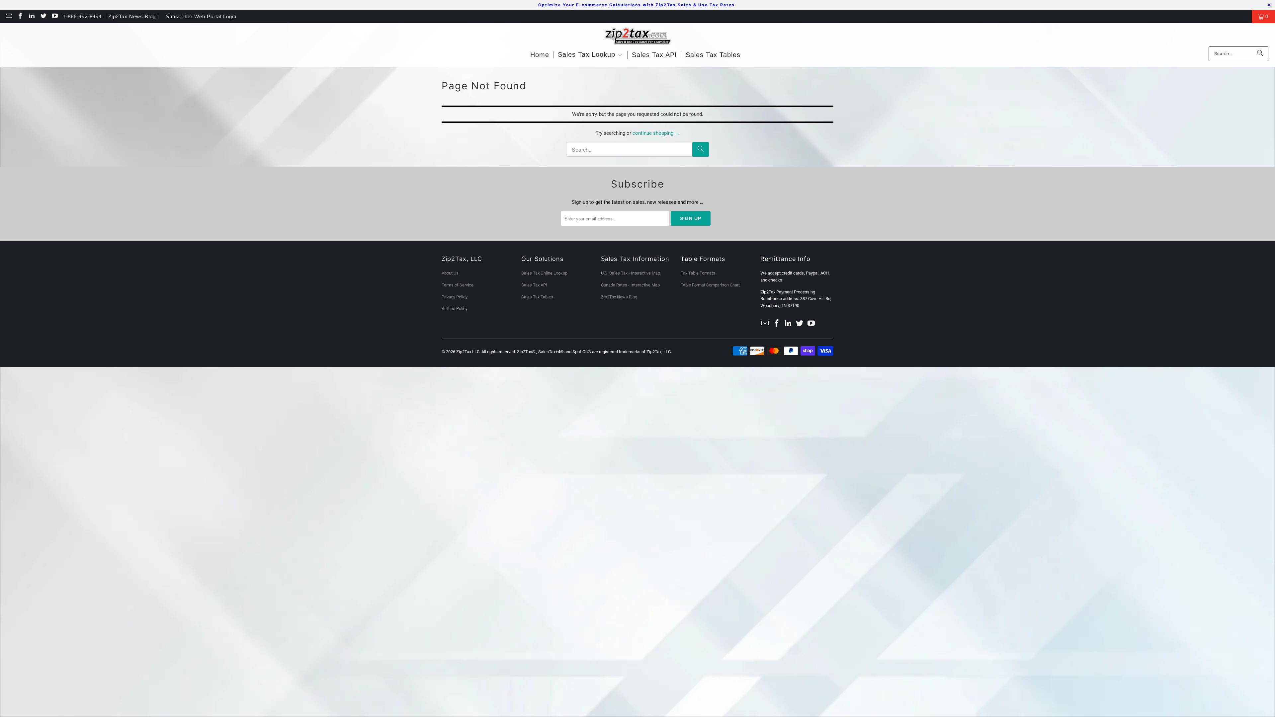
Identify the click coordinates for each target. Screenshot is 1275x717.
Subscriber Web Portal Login (201, 16)
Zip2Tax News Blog (619, 296)
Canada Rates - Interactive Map (630, 284)
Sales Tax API (534, 284)
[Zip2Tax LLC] (638, 36)
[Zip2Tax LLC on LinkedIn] (31, 16)
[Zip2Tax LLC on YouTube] (54, 16)
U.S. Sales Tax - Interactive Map (630, 273)
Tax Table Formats (698, 273)
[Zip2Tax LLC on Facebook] (20, 16)
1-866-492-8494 (82, 16)
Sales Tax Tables (537, 296)
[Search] (1260, 53)
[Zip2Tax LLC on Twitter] (43, 16)
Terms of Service (457, 284)
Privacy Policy (455, 296)
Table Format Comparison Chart (710, 284)
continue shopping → (656, 133)
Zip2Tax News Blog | (133, 16)
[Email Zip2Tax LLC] (8, 16)
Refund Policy (455, 308)
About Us (450, 273)
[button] (590, 55)
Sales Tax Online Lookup (544, 273)
